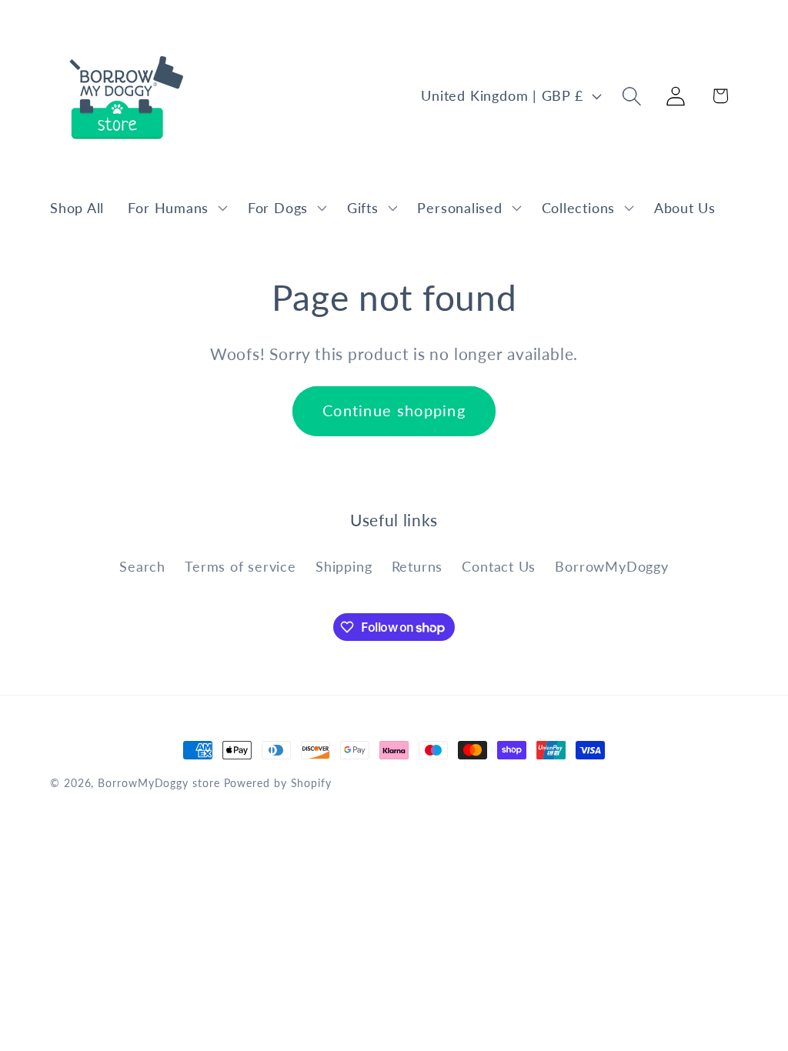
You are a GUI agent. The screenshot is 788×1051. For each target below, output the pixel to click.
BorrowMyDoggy (611, 566)
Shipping (344, 566)
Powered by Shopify (278, 782)
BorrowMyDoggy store (158, 782)
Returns (417, 566)
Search (142, 566)
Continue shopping (394, 410)
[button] (176, 208)
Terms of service (240, 566)
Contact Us (499, 566)
